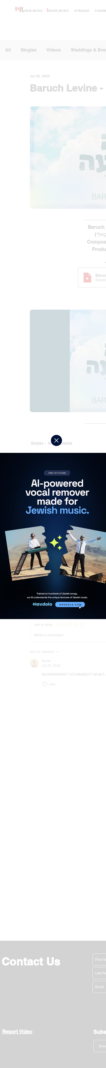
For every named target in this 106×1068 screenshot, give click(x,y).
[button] (56, 440)
